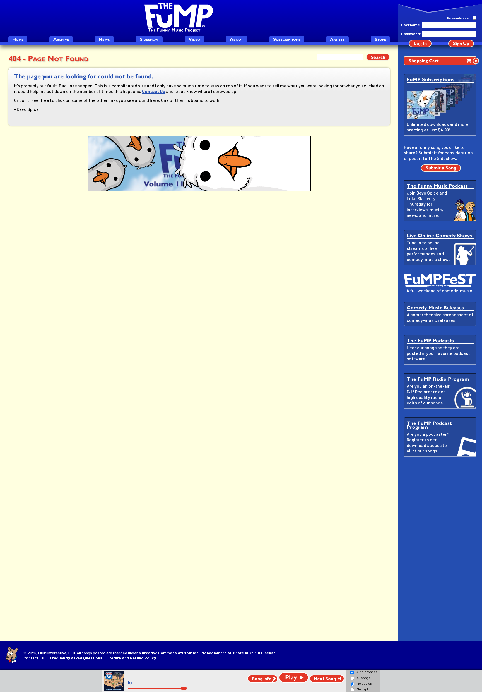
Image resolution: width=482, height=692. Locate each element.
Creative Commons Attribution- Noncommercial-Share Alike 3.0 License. (209, 652)
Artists (337, 39)
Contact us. (34, 657)
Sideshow (149, 39)
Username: (411, 24)
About (236, 39)
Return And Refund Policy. (133, 657)
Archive (61, 39)
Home (17, 39)
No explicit (365, 689)
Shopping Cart (442, 60)
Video (194, 39)
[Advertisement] (440, 549)
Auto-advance (367, 672)
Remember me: (459, 18)
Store (380, 39)
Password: (411, 33)
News (104, 39)
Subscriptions (286, 39)
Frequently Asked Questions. (76, 657)
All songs (364, 678)
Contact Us (153, 91)
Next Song (325, 678)
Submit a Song (441, 168)
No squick (364, 683)
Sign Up (461, 43)
